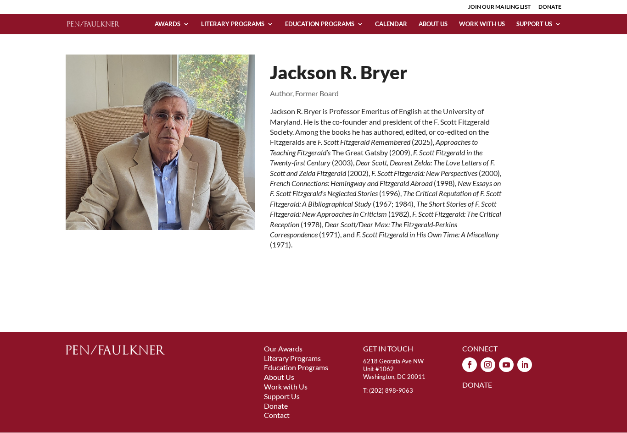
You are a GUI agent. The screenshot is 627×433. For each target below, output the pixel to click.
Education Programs (319, 24)
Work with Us (482, 24)
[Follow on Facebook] (469, 364)
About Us (433, 24)
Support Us (534, 24)
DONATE (549, 7)
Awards (167, 24)
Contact (277, 415)
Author (281, 93)
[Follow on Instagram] (488, 364)
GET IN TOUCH (388, 348)
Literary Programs (232, 24)
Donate (276, 405)
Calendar (391, 24)
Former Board (317, 93)
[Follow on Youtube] (506, 364)
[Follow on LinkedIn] (524, 364)
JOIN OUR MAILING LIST (499, 7)
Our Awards (283, 348)
